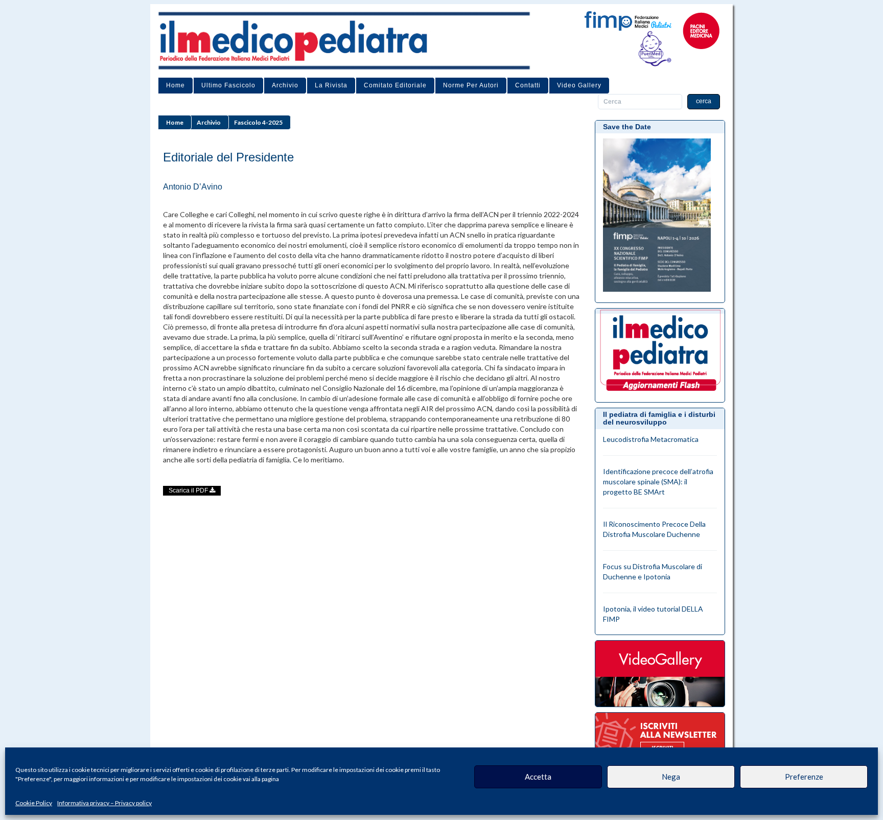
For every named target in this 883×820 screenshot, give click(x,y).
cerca (703, 101)
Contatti (528, 85)
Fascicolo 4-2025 (258, 122)
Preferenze (804, 776)
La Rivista (331, 85)
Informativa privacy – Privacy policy (104, 803)
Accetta (538, 776)
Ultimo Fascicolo (228, 85)
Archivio (285, 85)
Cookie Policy (33, 803)
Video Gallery (579, 85)
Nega (671, 776)
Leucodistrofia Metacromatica (651, 439)
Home (175, 85)
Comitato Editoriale (395, 85)
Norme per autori (471, 85)
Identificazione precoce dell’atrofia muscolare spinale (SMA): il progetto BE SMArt (658, 481)
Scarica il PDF (189, 490)
